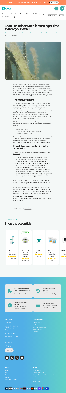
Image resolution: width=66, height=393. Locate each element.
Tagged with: (17, 208)
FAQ (34, 325)
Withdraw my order (11, 379)
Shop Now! (54, 2)
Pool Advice (14, 33)
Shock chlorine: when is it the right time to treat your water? (38, 33)
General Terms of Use (39, 372)
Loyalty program (38, 322)
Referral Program (38, 329)
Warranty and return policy (41, 379)
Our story (8, 377)
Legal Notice (37, 370)
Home (7, 33)
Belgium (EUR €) (52, 15)
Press (6, 372)
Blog (6, 370)
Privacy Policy (37, 381)
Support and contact (39, 327)
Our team (8, 375)
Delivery (35, 332)
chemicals (28, 208)
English (61, 15)
